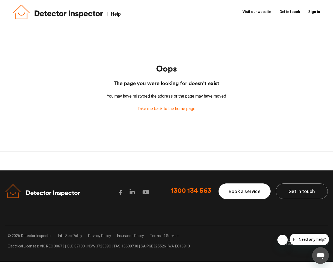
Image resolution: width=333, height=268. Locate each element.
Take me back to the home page (166, 108)
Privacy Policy (99, 236)
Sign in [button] (314, 12)
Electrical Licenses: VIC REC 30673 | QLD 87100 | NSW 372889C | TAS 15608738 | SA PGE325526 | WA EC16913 (99, 246)
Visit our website (256, 12)
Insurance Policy (130, 236)
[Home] (58, 12)
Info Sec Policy (70, 236)
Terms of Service (164, 236)
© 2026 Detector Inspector (30, 236)
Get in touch (289, 12)
